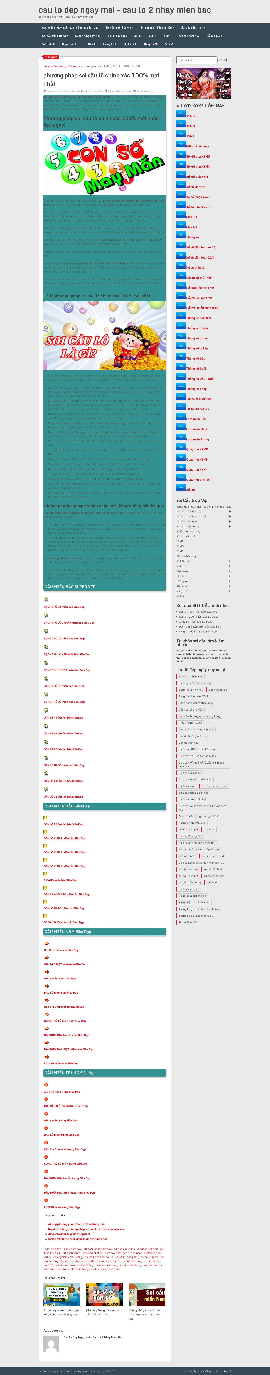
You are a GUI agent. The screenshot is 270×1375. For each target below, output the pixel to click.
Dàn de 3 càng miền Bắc (193, 736)
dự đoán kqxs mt (147, 1248)
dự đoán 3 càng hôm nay (66, 1248)
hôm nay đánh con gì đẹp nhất (123, 1252)
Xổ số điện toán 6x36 (200, 247)
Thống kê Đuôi (196, 368)
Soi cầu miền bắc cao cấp (156, 27)
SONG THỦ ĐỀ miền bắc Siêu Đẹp (64, 701)
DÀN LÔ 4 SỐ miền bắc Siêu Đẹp (63, 780)
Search (222, 59)
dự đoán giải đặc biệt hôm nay (197, 749)
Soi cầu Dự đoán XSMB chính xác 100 (201, 862)
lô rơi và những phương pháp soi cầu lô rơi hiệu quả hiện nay (86, 1229)
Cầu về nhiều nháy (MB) (202, 307)
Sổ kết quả (213, 36)
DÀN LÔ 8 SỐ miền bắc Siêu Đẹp (63, 824)
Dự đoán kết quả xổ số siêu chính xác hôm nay (201, 764)
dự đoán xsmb (71, 1252)
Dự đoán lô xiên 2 (189, 772)
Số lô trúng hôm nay (87, 36)
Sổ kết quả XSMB (198, 156)
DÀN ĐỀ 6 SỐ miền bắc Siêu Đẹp (63, 733)
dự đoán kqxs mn (124, 1248)
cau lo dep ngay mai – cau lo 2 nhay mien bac (125, 9)
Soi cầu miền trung (54, 36)
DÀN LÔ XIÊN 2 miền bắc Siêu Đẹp (65, 838)
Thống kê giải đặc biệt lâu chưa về (199, 909)
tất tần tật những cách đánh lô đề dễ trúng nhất (77, 1238)
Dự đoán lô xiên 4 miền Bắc (195, 779)
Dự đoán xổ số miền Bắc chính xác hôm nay (202, 807)
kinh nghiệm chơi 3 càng (67, 1257)
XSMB (138, 36)
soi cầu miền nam (106, 1265)
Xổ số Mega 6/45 (198, 197)
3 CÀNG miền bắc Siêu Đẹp (60, 880)
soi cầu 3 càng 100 (126, 1257)
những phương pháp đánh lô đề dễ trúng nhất (76, 1224)
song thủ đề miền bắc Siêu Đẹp (198, 631)
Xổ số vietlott (195, 186)
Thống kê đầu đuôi (198, 318)
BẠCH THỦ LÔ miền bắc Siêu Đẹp (64, 606)
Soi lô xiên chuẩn (189, 889)
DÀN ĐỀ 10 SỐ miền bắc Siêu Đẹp (64, 765)
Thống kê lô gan (197, 328)
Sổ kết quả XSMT (198, 176)
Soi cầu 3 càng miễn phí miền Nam (199, 849)
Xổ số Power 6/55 (199, 207)
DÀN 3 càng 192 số (190, 722)
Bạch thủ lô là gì (218, 689)
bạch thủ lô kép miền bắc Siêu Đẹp (200, 626)
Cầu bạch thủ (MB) (199, 277)
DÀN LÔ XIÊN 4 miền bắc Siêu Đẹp (65, 866)
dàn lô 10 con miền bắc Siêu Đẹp (199, 616)
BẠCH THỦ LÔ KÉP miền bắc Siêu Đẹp (67, 654)
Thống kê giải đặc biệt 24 (194, 902)
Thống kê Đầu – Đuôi (200, 378)
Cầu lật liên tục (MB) (201, 287)
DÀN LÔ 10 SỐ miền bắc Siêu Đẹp (64, 908)
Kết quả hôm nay (189, 36)
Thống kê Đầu (195, 358)
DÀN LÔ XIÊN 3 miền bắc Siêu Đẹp (65, 852)
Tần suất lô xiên (188, 922)
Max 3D (191, 217)
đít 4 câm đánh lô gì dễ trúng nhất (69, 1234)
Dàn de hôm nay (188, 742)
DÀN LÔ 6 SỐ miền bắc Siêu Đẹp (63, 796)
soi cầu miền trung (131, 1265)
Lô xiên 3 (209, 829)
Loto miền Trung (197, 439)
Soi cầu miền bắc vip (118, 27)
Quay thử (150, 44)
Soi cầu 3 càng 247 (190, 836)
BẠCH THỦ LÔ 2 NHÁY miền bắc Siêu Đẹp (69, 622)
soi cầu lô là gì (85, 1265)
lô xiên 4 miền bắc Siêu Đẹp (196, 621)
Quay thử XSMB (197, 449)
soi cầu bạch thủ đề (82, 1261)
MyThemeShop (203, 1371)
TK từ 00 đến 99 (197, 409)
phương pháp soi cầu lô (99, 1257)
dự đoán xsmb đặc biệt (193, 799)
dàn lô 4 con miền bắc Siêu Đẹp (198, 611)
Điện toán (68, 44)
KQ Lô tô (129, 44)
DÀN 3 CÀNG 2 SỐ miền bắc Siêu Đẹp (67, 894)
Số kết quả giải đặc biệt (193, 895)
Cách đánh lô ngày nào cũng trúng (199, 716)
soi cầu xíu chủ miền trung (73, 1269)
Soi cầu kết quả (117, 36)
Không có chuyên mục (192, 822)
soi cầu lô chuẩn (65, 1265)
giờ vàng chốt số (92, 1252)
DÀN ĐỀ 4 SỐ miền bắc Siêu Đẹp (63, 717)
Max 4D (191, 227)
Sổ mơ (169, 44)
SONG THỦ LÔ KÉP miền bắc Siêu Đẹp (67, 670)
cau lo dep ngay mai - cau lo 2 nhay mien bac (77, 90)
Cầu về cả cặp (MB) (200, 298)
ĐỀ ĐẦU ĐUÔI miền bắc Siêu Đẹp (64, 922)
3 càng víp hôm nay (191, 676)
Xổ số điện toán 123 (200, 257)
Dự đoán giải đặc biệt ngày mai (197, 755)
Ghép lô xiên (186, 816)
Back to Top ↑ (222, 1371)
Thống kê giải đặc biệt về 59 (196, 915)
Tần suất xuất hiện (199, 398)
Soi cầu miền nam (192, 27)
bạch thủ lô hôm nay (191, 689)
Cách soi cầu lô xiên (191, 709)
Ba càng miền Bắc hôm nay (195, 683)
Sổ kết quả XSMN (198, 166)
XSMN (152, 36)
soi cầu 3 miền (149, 1257)
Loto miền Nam (196, 429)
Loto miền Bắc (196, 419)
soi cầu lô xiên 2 (188, 875)
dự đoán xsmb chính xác (193, 792)
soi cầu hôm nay (131, 1261)
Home (46, 66)
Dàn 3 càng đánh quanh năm (196, 729)
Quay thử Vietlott (198, 479)
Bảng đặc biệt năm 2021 (193, 696)
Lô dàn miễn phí (188, 829)
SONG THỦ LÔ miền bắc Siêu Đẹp (64, 638)
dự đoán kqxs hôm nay (97, 1248)
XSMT (167, 36)
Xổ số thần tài (195, 267)
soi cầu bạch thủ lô (108, 1261)
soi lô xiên (114, 1269)
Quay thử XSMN (197, 459)
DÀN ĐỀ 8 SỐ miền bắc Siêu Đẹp (63, 749)
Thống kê (108, 44)
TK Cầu (88, 44)
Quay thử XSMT (197, 469)
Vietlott (47, 44)
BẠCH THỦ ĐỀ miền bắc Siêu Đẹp (64, 686)
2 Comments (145, 90)
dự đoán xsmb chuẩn (214, 786)
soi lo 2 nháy (98, 1269)
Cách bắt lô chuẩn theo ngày (196, 702)
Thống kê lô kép (197, 348)
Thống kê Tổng (196, 388)
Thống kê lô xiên (197, 338)
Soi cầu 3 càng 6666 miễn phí (197, 842)
